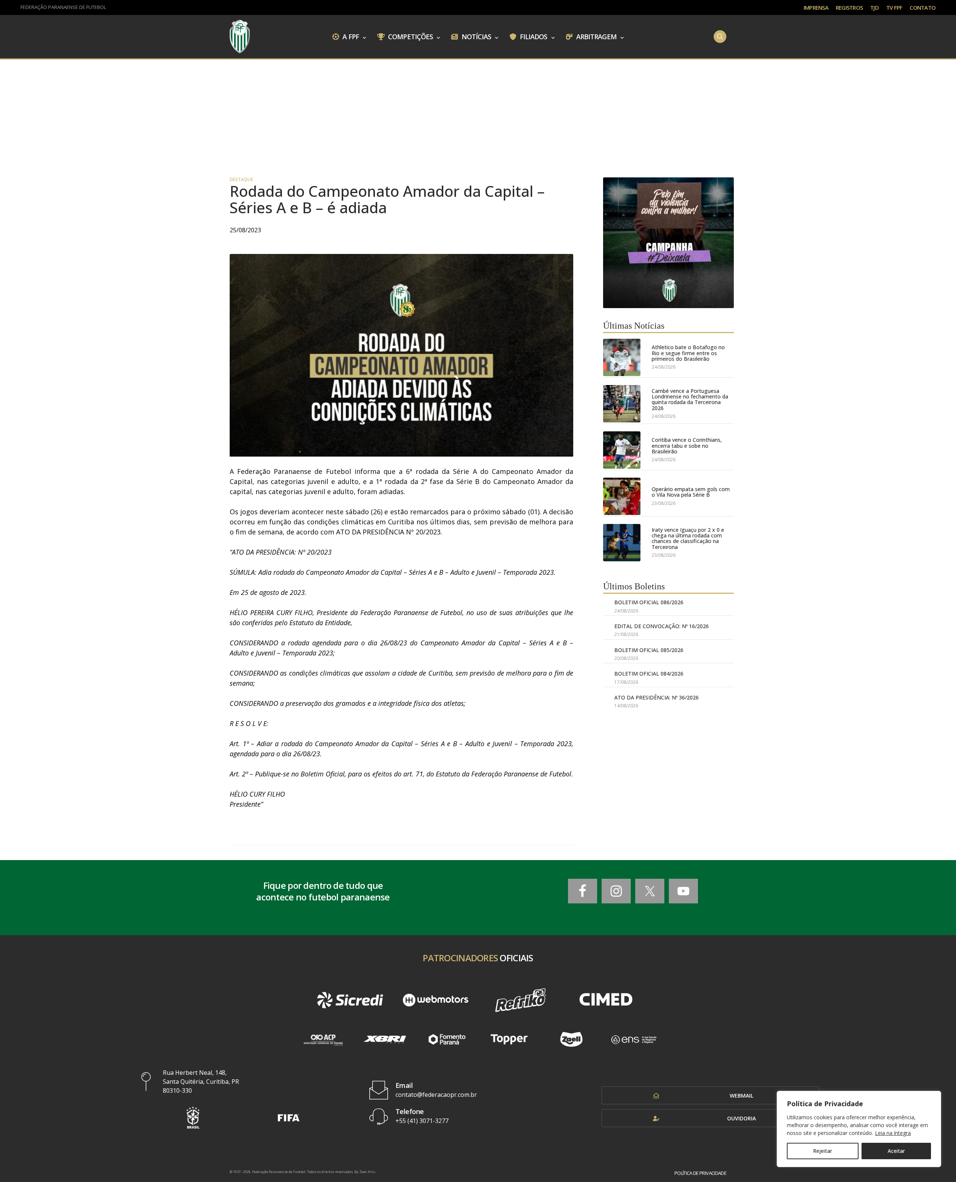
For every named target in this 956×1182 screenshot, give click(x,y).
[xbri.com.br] (385, 1039)
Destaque (241, 179)
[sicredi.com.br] (350, 1000)
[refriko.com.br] (520, 1000)
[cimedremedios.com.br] (606, 1000)
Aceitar (896, 1150)
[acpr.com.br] (323, 1039)
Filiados (532, 36)
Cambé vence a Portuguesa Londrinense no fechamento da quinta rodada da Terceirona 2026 (690, 399)
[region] (859, 1129)
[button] (193, 1117)
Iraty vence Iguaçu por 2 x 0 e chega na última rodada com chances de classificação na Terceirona (688, 538)
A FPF (350, 36)
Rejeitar (822, 1150)
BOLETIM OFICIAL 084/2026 (648, 673)
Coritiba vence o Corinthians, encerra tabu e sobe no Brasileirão (687, 445)
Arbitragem (596, 36)
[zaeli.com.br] (571, 1039)
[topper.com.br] (509, 1039)
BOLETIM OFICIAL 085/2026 (648, 650)
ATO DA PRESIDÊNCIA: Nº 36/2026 (656, 697)
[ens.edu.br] (633, 1039)
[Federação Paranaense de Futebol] (240, 36)
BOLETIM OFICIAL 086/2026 (648, 602)
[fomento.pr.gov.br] (447, 1039)
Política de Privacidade (700, 1173)
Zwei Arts (367, 1171)
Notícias (475, 36)
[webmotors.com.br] (435, 1000)
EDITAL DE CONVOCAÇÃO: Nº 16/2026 (661, 626)
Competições (410, 36)
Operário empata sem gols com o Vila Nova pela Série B (691, 492)
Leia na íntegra (893, 1132)
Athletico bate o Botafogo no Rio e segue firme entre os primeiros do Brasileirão (688, 353)
